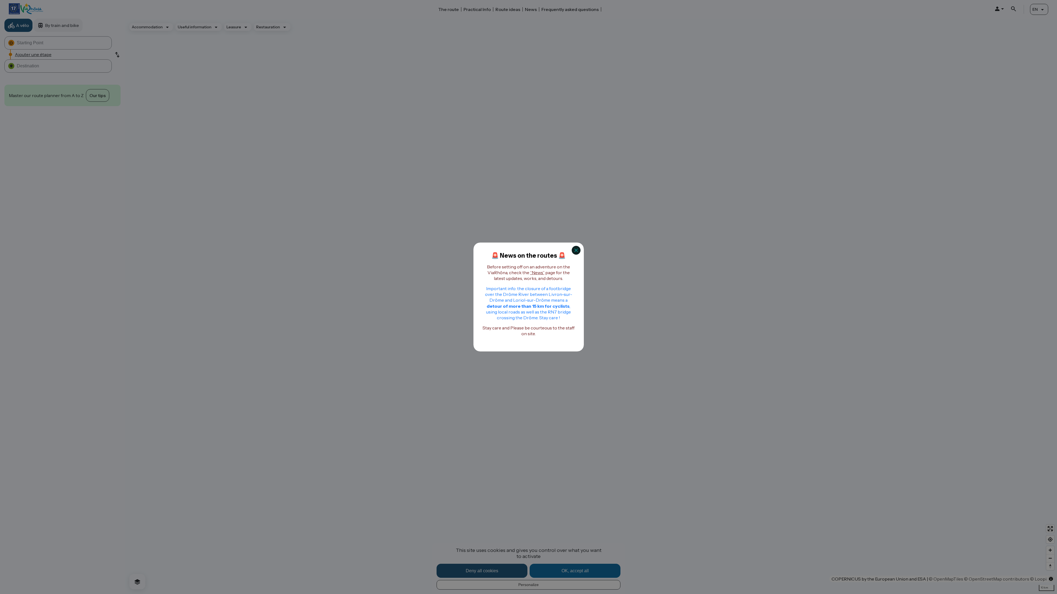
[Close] (576, 250)
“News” (537, 272)
